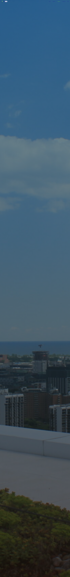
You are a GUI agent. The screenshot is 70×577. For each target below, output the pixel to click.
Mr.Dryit (5, 1)
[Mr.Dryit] (2, 1)
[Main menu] (68, 1)
